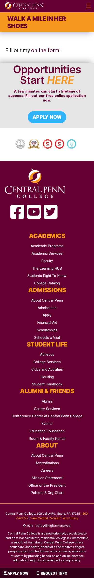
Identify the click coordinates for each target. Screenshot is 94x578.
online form (45, 50)
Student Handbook (47, 384)
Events (47, 423)
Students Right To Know (47, 276)
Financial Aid (47, 322)
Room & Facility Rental (47, 438)
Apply (47, 315)
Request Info (54, 573)
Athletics (47, 354)
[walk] (17, 212)
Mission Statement (47, 478)
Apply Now (17, 573)
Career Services (47, 409)
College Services (47, 362)
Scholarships (47, 330)
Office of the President (47, 485)
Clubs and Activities (47, 369)
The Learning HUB (47, 268)
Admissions (47, 308)
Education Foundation (47, 431)
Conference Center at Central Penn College (47, 416)
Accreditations (47, 463)
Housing (47, 377)
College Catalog (47, 283)
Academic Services (47, 253)
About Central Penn (47, 300)
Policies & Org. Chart (47, 493)
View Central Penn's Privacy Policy (54, 518)
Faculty (47, 261)
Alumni (47, 401)
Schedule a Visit (47, 337)
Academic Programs (47, 246)
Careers (47, 470)
